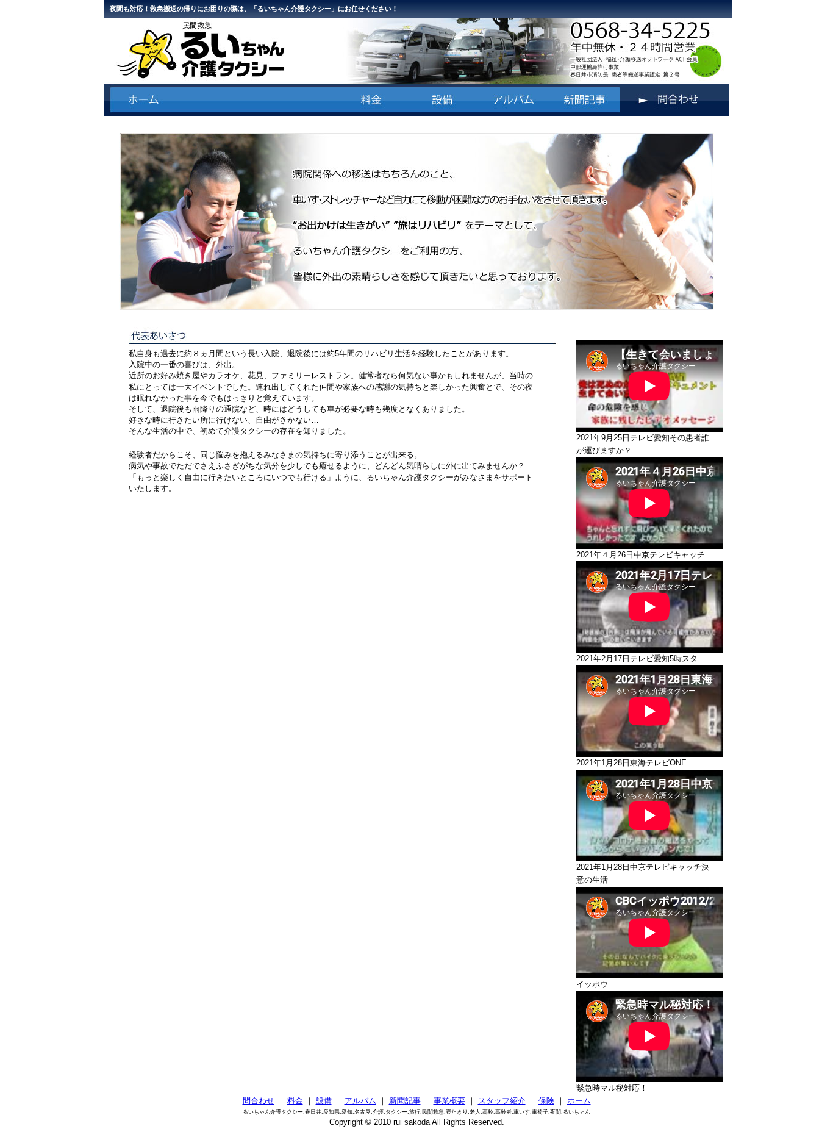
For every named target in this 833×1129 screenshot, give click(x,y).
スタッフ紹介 (502, 1100)
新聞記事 (405, 1100)
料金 (295, 1100)
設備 (324, 1100)
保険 (546, 1100)
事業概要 (449, 1100)
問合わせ (258, 1100)
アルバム (360, 1100)
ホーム (579, 1100)
